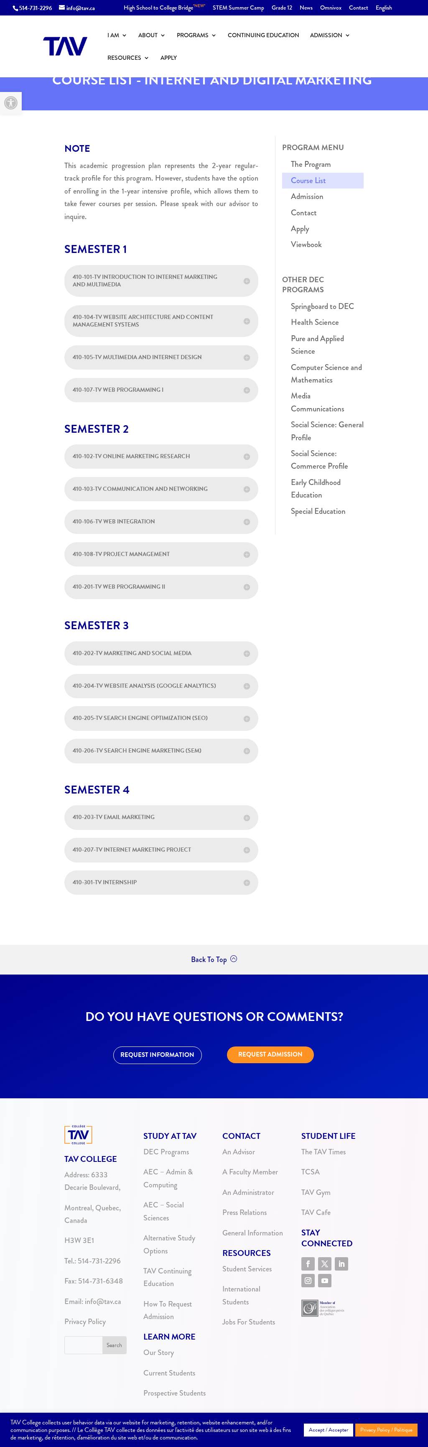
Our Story (158, 1352)
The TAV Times (323, 1151)
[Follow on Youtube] (324, 1280)
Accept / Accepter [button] (328, 1430)
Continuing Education (263, 35)
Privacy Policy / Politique (386, 1430)
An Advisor (238, 1151)
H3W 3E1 (79, 1240)
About (148, 35)
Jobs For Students (248, 1322)
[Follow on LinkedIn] (341, 1264)
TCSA (310, 1171)
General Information (252, 1233)
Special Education (318, 511)
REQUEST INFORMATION (157, 1054)
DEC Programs (166, 1151)
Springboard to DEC (322, 306)
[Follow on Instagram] (308, 1280)
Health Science (315, 322)
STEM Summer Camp (238, 8)
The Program (311, 164)
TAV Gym (316, 1192)
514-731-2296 (35, 8)
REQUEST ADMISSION (270, 1054)
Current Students (169, 1373)
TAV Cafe (316, 1212)
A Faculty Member (250, 1171)
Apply (168, 58)
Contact (358, 8)
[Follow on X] (324, 1264)
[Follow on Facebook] (308, 1264)
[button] (11, 103)
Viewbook (306, 244)
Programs (193, 35)
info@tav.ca (103, 1301)
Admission (326, 35)
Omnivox (330, 8)
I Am (113, 35)
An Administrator (248, 1192)
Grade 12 (282, 8)
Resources (124, 58)
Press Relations (244, 1212)
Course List (308, 180)
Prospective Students (174, 1393)
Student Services (247, 1268)
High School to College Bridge (164, 8)
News (306, 8)
